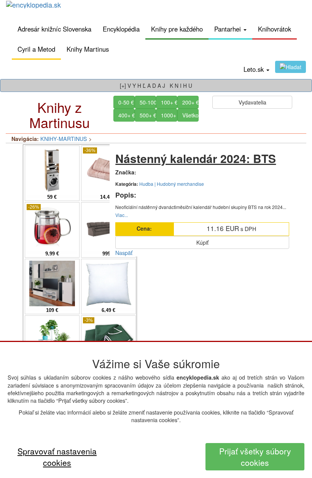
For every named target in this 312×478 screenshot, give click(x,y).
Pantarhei (228, 28)
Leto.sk (255, 69)
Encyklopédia (121, 28)
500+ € (148, 115)
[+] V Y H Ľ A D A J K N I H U (156, 85)
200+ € (190, 102)
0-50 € (126, 102)
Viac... (121, 215)
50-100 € (148, 102)
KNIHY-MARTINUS (63, 138)
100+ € (169, 102)
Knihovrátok (274, 28)
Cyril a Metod (36, 49)
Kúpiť (202, 242)
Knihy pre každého (177, 28)
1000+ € (169, 115)
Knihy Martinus (88, 49)
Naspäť (123, 252)
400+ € (126, 115)
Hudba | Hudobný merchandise (171, 183)
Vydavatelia (252, 102)
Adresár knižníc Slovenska (54, 28)
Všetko (190, 115)
